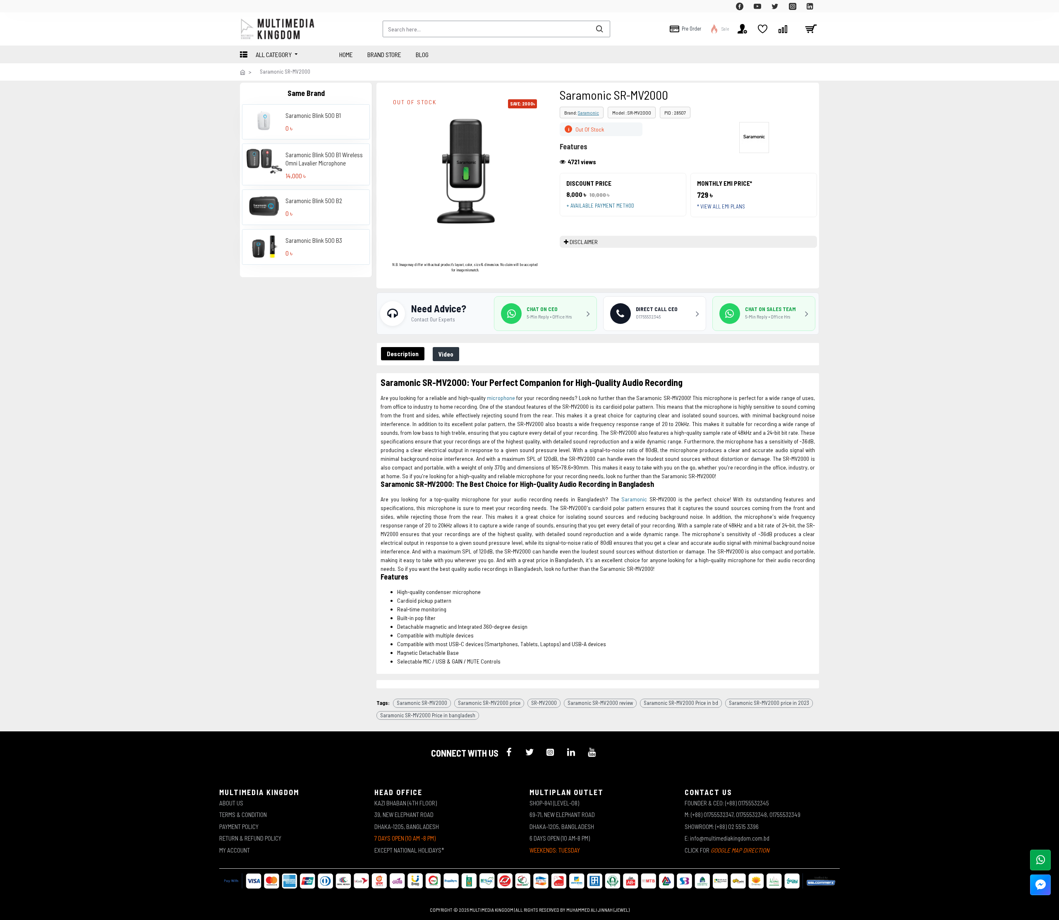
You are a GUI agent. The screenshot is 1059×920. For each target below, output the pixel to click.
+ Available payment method (600, 205)
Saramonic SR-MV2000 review (600, 703)
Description (403, 353)
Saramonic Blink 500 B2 (313, 200)
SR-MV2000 (544, 703)
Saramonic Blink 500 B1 (313, 115)
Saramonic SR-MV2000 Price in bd (681, 703)
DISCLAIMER (584, 241)
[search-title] (599, 29)
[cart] (811, 29)
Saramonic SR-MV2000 (422, 703)
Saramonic (588, 112)
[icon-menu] (509, 752)
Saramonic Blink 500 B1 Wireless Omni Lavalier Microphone (324, 159)
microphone (501, 397)
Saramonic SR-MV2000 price (489, 703)
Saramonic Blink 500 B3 (313, 240)
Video (445, 354)
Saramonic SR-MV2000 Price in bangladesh (427, 715)
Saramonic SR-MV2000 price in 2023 (769, 703)
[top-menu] (246, 6)
